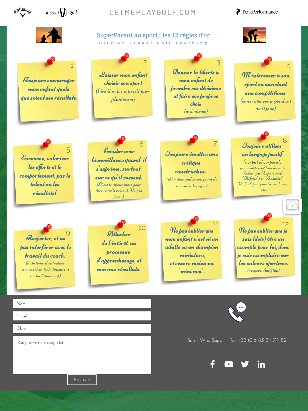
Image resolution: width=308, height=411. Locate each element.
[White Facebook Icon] (212, 364)
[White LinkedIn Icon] (261, 364)
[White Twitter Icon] (245, 364)
